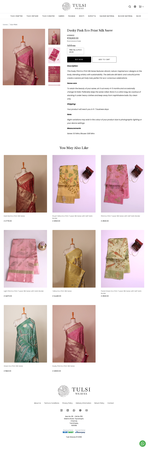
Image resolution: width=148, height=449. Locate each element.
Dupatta (92, 16)
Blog (139, 16)
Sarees (61, 16)
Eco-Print (13, 25)
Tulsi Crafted (16, 16)
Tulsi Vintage (32, 16)
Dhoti (81, 16)
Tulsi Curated (48, 16)
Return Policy (99, 403)
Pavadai (71, 16)
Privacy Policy (67, 403)
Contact (110, 403)
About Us (37, 403)
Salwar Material (107, 16)
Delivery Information (83, 403)
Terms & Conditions (51, 403)
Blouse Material (125, 16)
